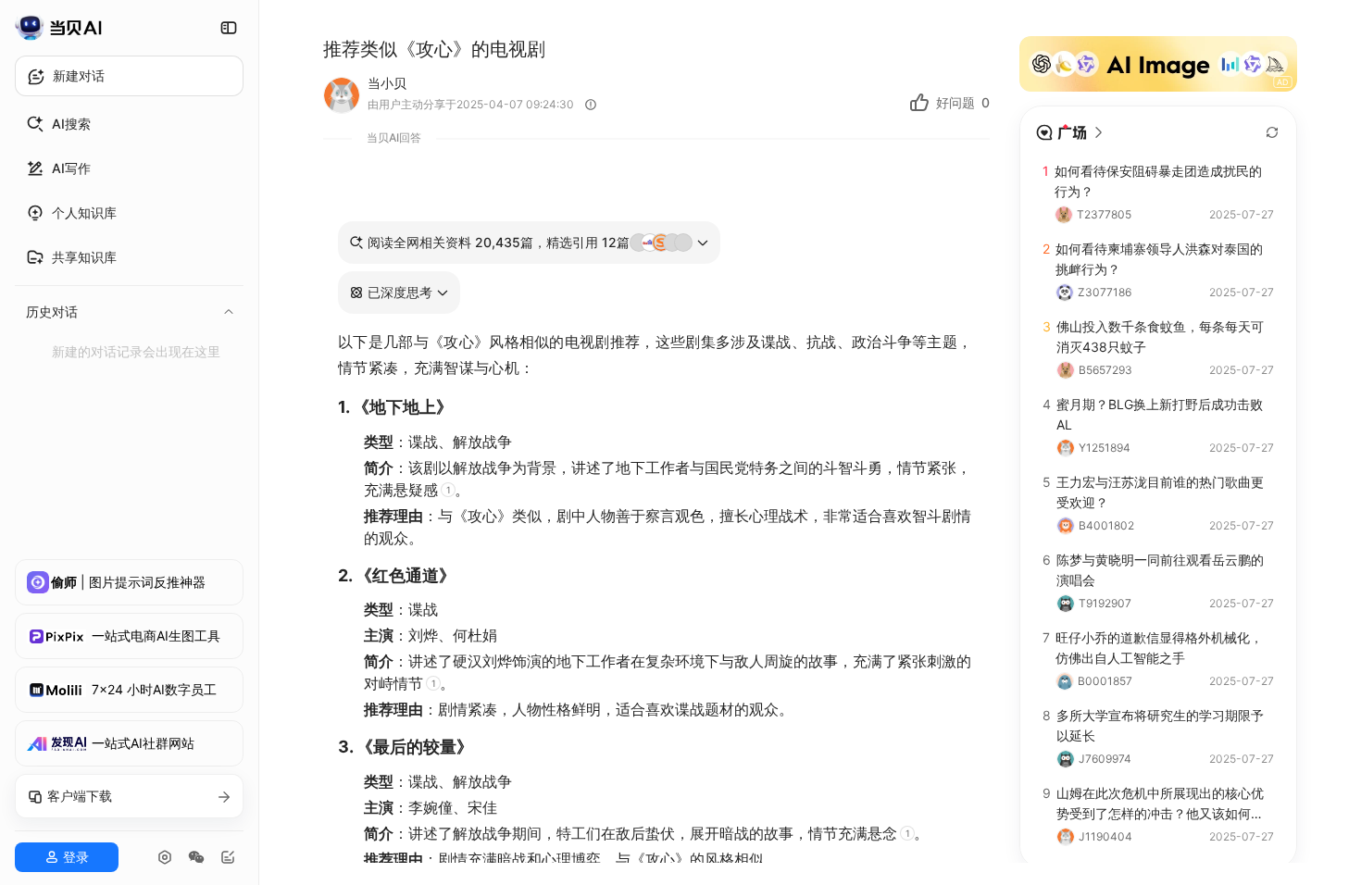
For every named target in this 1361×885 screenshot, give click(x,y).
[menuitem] (129, 124)
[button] (399, 292)
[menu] (129, 234)
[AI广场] (1070, 132)
